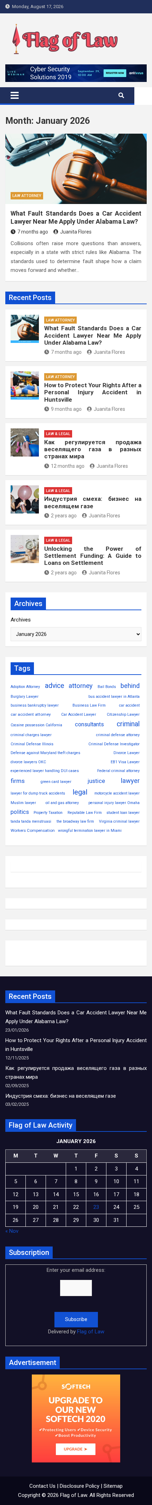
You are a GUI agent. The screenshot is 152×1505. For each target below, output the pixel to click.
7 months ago (32, 232)
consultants (89, 724)
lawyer (130, 780)
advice (54, 686)
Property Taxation (48, 812)
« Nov (11, 1231)
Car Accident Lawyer (78, 714)
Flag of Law (90, 1331)
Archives (21, 620)
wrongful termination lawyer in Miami (90, 830)
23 (96, 1207)
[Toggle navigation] (14, 95)
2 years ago (64, 515)
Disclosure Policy (79, 1486)
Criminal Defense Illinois (32, 744)
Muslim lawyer (23, 803)
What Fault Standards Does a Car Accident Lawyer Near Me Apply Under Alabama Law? (92, 335)
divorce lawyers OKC (28, 762)
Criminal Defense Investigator (114, 744)
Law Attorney (26, 195)
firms (18, 780)
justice (96, 781)
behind (130, 686)
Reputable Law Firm (85, 812)
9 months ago (66, 409)
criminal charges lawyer (31, 735)
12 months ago (67, 466)
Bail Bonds (107, 686)
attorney (81, 686)
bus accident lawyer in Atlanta (114, 696)
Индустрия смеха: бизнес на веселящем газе (92, 502)
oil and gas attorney (62, 803)
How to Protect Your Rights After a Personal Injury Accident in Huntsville (92, 392)
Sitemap (113, 1486)
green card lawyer (56, 781)
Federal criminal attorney (118, 771)
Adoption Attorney (25, 686)
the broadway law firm (75, 821)
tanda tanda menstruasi (31, 821)
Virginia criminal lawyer (119, 821)
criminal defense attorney (118, 735)
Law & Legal (58, 434)
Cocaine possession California (36, 725)
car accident (129, 705)
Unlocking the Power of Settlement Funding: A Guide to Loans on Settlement (92, 556)
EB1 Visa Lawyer (125, 762)
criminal (128, 724)
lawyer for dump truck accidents (38, 793)
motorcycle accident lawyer (117, 793)
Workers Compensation (33, 830)
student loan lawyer (123, 812)
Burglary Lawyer (25, 696)
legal (79, 792)
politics (20, 812)
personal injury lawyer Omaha (114, 803)
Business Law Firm (89, 705)
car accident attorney (31, 714)
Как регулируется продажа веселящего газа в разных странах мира (92, 449)
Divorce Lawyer (126, 753)
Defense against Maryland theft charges (45, 753)
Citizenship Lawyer (123, 714)
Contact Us (42, 1486)
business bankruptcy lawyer (35, 705)
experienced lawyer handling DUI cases (45, 771)
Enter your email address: (76, 1301)
